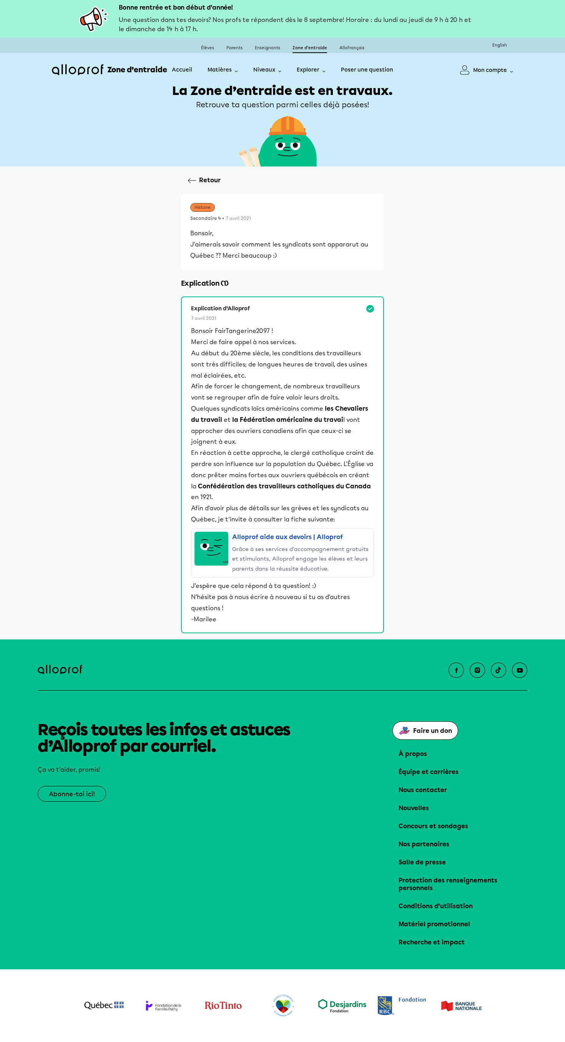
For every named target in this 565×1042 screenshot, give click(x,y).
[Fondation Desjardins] (342, 1005)
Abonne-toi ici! (72, 794)
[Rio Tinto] (223, 1005)
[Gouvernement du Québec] (104, 1005)
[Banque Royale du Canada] (402, 1005)
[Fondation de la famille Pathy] (164, 1005)
